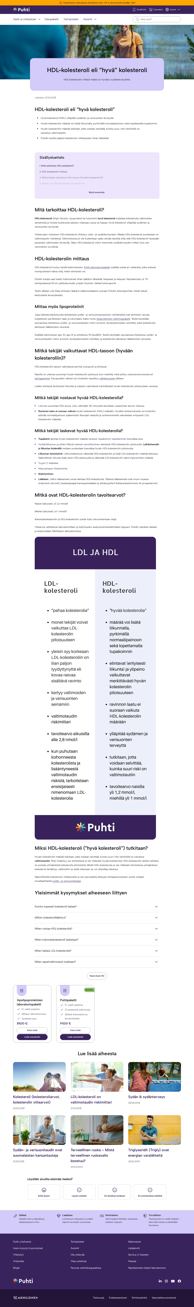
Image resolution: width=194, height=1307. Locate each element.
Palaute (132, 1261)
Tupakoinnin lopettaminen (112, 438)
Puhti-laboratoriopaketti (97, 267)
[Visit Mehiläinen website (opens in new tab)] (25, 1297)
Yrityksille (18, 1261)
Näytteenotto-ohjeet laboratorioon (147, 1267)
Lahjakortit (134, 1248)
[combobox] (156, 19)
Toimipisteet (77, 1241)
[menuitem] (27, 19)
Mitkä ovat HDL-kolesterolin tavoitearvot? (63, 183)
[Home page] (21, 9)
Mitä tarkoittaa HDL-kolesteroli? (57, 165)
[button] (32, 1037)
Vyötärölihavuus (47, 444)
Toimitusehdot (139, 1297)
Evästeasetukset (118, 1297)
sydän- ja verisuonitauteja (66, 881)
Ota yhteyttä (77, 1254)
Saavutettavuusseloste (164, 1297)
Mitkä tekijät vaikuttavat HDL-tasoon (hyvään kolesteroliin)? (72, 177)
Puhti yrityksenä (22, 1241)
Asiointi (75, 1248)
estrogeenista (42, 378)
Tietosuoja (98, 1297)
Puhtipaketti (68, 1000)
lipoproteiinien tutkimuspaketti (113, 318)
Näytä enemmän (97, 192)
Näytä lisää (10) (97, 976)
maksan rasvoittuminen (87, 444)
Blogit (16, 1267)
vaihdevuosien (107, 378)
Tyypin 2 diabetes (48, 463)
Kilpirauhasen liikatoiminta (52, 468)
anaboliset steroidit (48, 483)
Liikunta (42, 405)
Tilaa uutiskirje (79, 1261)
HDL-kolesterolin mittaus (54, 171)
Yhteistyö (18, 1254)
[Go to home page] (23, 1280)
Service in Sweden (138, 1254)
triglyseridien (137, 457)
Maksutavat (134, 1241)
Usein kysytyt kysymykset (28, 1248)
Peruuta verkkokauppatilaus (86, 1267)
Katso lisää (32, 1030)
